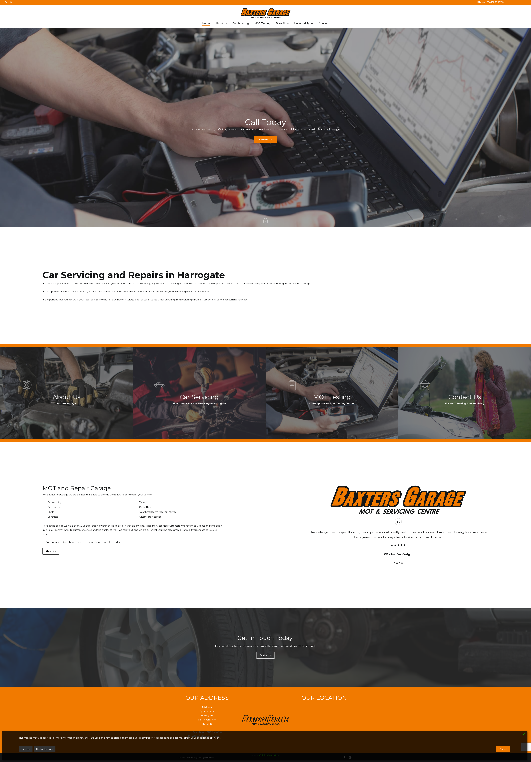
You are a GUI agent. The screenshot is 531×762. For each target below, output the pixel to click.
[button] (50, 551)
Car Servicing (253, 141)
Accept (503, 749)
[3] (399, 563)
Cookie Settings (44, 749)
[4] (402, 563)
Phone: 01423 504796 (490, 2)
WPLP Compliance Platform (269, 755)
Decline (25, 749)
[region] (398, 541)
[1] (394, 563)
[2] (397, 563)
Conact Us (279, 141)
